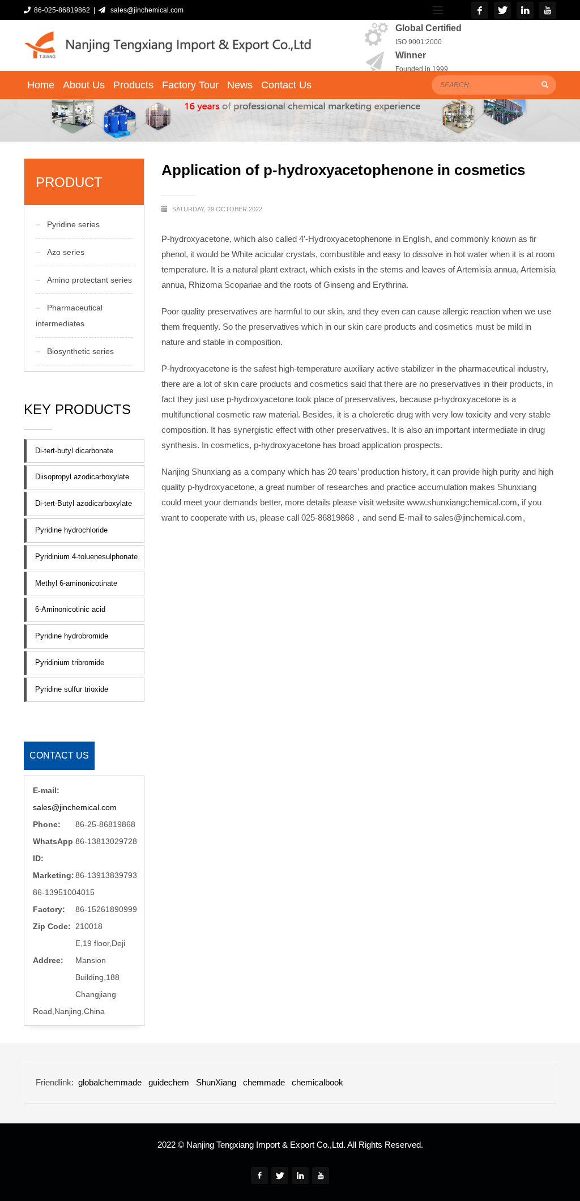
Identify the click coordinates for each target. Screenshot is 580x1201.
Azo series (65, 252)
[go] (545, 84)
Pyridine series (73, 224)
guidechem (168, 1082)
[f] (479, 10)
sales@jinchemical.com (145, 10)
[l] (525, 10)
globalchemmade (110, 1082)
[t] (502, 10)
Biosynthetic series (80, 351)
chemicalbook (317, 1082)
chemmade (264, 1082)
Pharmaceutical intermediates (69, 315)
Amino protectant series (89, 279)
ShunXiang (216, 1082)
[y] (547, 10)
